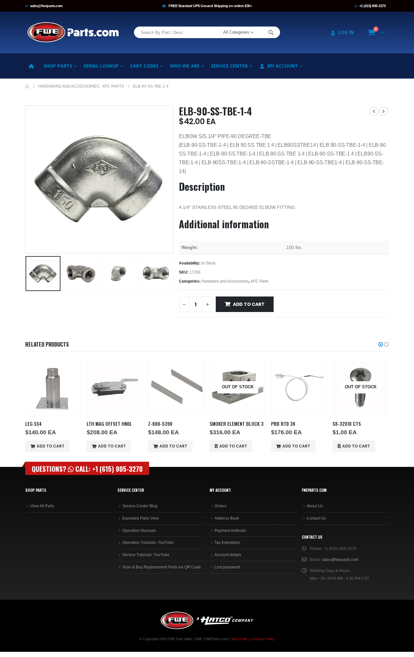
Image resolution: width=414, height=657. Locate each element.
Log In (346, 32)
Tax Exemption (227, 542)
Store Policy (240, 639)
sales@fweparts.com (46, 6)
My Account (282, 66)
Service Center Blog (140, 506)
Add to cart (249, 304)
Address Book (226, 518)
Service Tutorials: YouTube (145, 555)
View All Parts (42, 506)
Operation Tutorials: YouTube (148, 542)
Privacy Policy (264, 639)
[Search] (271, 32)
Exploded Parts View (140, 518)
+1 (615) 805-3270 (372, 6)
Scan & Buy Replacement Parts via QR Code (161, 567)
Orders (220, 506)
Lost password (227, 567)
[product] (53, 387)
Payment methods (230, 530)
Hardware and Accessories (225, 281)
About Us (315, 506)
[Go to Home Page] (27, 86)
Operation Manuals (139, 530)
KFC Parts (259, 281)
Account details (227, 555)
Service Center (229, 66)
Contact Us (316, 518)
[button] (27, 179)
